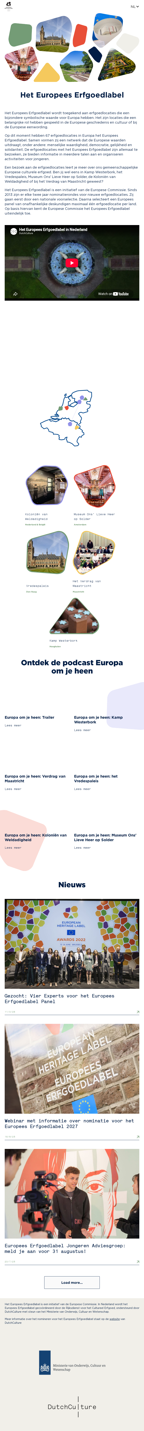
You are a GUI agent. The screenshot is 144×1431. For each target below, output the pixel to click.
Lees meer (13, 725)
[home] (9, 6)
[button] (135, 6)
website (115, 1319)
